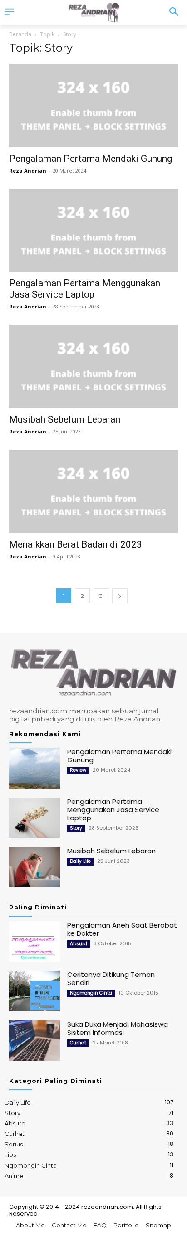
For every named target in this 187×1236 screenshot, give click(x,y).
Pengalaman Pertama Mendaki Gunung (90, 158)
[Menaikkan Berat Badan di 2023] (93, 491)
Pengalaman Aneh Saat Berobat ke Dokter (122, 929)
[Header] (93, 12)
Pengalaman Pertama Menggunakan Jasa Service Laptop (84, 289)
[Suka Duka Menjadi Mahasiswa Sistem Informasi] (34, 1040)
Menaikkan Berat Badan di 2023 (75, 544)
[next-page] (120, 595)
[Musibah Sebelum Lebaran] (93, 366)
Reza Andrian (27, 170)
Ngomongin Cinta (91, 993)
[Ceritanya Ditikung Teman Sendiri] (34, 991)
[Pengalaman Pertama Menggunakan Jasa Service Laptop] (93, 230)
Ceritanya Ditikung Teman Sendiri (111, 978)
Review (78, 770)
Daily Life (80, 861)
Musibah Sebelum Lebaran (64, 419)
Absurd (78, 943)
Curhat (78, 1042)
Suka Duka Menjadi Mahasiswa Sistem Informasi (117, 1028)
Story (76, 828)
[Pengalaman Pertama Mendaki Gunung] (93, 105)
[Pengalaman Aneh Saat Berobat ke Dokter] (34, 941)
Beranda (20, 34)
